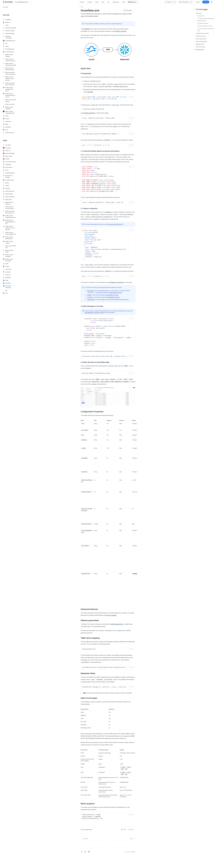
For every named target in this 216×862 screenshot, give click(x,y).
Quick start (199, 13)
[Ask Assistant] (133, 97)
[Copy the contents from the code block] (130, 97)
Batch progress (200, 49)
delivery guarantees (117, 624)
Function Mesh (91, 299)
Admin (123, 2)
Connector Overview (120, 31)
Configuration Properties (116, 282)
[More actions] (133, 10)
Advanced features (201, 36)
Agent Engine (115, 2)
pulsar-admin (90, 290)
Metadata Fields (200, 44)
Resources (133, 2)
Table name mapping (201, 41)
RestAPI (89, 295)
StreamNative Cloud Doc (115, 292)
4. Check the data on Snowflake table (205, 29)
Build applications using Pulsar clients (94, 312)
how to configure (111, 615)
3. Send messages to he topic (204, 26)
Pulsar (96, 2)
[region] (108, 512)
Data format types (200, 47)
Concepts (89, 2)
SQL (108, 2)
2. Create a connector (202, 23)
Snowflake (86, 29)
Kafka (102, 2)
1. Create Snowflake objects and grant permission (205, 19)
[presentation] (108, 98)
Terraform (89, 297)
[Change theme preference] (211, 2)
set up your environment (115, 224)
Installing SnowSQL (89, 113)
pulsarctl (108, 212)
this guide (90, 92)
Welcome (82, 2)
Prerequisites (200, 16)
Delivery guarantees (201, 39)
